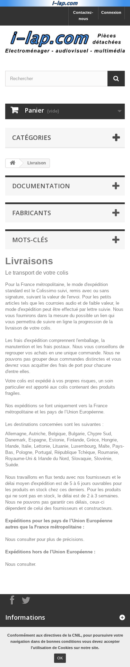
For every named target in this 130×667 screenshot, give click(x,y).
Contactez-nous (83, 15)
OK (60, 658)
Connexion (111, 12)
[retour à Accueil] (12, 163)
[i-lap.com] (65, 42)
